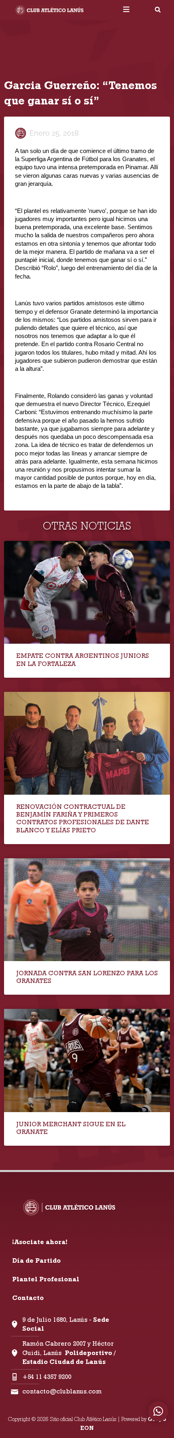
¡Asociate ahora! (39, 1242)
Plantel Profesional (45, 1279)
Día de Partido (36, 1260)
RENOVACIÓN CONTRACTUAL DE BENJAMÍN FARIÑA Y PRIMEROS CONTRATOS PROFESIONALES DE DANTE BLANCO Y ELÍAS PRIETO (82, 818)
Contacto (28, 1298)
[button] (158, 9)
